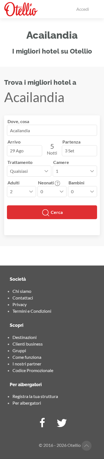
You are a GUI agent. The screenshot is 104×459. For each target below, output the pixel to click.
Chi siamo (21, 291)
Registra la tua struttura (35, 396)
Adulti (13, 182)
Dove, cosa (18, 121)
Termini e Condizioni (31, 311)
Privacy (19, 304)
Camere (61, 162)
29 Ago (17, 150)
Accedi (82, 9)
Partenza (71, 141)
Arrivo (14, 141)
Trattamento (19, 162)
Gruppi (19, 350)
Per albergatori (26, 402)
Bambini (76, 182)
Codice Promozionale (32, 370)
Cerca (56, 212)
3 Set (69, 150)
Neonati (46, 182)
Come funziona (26, 357)
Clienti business (27, 343)
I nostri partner (26, 363)
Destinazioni (24, 337)
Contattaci (22, 297)
